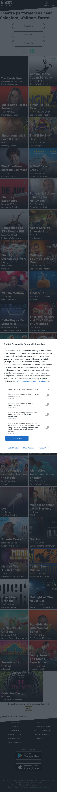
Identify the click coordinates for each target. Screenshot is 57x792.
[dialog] (28, 396)
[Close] (51, 344)
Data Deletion (13, 448)
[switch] (47, 395)
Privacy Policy (43, 448)
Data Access (28, 448)
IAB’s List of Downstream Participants (31, 381)
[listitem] (28, 389)
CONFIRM (17, 438)
